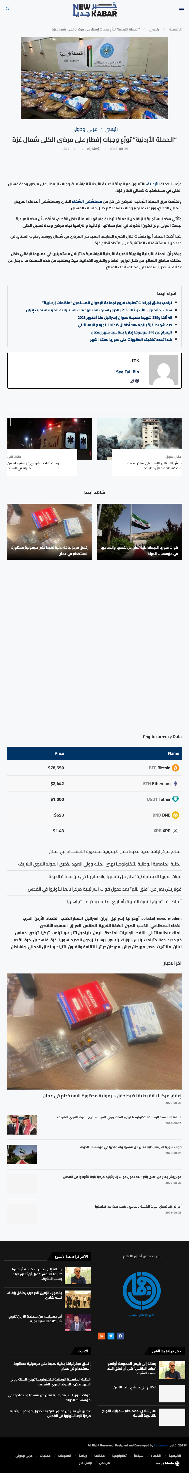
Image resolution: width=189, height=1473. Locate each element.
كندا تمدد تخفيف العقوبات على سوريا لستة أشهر (131, 339)
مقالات (99, 1455)
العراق (75, 925)
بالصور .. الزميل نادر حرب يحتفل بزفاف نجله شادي (34, 1295)
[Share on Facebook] (130, 165)
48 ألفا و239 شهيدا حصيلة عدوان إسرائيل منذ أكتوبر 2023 (125, 317)
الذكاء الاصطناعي (166, 925)
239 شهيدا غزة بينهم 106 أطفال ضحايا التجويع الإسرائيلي (125, 324)
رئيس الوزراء (131, 939)
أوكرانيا (133, 918)
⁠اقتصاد (156, 1455)
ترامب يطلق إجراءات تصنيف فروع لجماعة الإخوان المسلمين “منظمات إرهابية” (107, 302)
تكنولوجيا (119, 1455)
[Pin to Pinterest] (108, 165)
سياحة (138, 1455)
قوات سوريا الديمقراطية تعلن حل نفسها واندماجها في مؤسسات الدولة (139, 550)
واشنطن (18, 946)
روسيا (100, 939)
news (161, 918)
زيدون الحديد (82, 939)
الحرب (27, 918)
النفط (140, 932)
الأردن (39, 918)
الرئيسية (175, 29)
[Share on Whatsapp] (64, 165)
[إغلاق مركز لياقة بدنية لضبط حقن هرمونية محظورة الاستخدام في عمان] (49, 532)
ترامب (56, 932)
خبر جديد (175, 939)
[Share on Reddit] (75, 165)
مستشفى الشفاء (87, 201)
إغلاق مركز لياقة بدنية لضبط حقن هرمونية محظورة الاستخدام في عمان (49, 550)
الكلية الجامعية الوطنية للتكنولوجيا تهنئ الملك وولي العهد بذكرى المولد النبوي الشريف (119, 1117)
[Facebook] (120, 1336)
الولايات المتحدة (119, 932)
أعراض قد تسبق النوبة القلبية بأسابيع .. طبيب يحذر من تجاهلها (138, 1206)
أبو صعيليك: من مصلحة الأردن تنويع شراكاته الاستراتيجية (35, 1318)
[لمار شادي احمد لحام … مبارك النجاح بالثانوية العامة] (172, 1417)
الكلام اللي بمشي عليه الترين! (134, 1387)
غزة (53, 939)
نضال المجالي (39, 946)
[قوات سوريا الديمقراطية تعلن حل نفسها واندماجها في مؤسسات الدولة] (139, 532)
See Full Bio (127, 372)
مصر (151, 946)
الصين (130, 925)
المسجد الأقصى (54, 925)
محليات (45, 1455)
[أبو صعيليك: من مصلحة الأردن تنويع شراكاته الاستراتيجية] (78, 1323)
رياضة (83, 1455)
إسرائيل (117, 918)
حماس (21, 932)
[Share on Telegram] (53, 165)
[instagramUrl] (132, 382)
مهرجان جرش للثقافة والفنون (94, 946)
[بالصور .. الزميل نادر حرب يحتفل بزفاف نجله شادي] (78, 1299)
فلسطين (40, 939)
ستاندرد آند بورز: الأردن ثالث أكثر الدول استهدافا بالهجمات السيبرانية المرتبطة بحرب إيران (99, 310)
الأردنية (153, 183)
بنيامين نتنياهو (77, 932)
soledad (148, 918)
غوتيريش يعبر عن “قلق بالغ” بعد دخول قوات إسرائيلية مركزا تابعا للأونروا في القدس (122, 1176)
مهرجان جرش (133, 946)
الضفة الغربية (111, 925)
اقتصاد (52, 918)
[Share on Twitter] (119, 165)
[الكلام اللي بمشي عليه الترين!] (172, 1393)
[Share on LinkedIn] (97, 165)
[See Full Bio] (114, 372)
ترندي (34, 932)
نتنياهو (59, 946)
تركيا (45, 932)
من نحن (104, 1462)
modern (175, 918)
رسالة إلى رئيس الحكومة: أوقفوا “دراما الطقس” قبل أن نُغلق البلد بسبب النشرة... (37, 1274)
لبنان (177, 946)
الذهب (142, 925)
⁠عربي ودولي (24, 1455)
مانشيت (164, 946)
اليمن (98, 932)
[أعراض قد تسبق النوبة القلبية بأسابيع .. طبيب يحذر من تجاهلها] (22, 1214)
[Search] (7, 10)
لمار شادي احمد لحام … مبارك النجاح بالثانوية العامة (129, 1413)
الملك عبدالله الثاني (164, 932)
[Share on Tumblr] (86, 165)
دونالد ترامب (155, 939)
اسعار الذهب (72, 918)
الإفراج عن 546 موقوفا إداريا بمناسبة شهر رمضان (131, 332)
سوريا (64, 939)
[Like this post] (141, 165)
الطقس (90, 925)
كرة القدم (22, 939)
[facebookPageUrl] (137, 382)
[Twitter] (111, 1336)
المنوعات (64, 1455)
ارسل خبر (85, 1462)
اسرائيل (91, 918)
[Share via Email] (41, 165)
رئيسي (154, 29)
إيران (104, 918)
